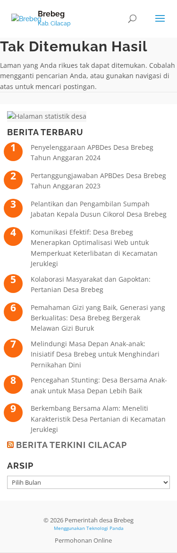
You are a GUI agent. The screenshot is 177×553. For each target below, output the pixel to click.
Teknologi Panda (105, 528)
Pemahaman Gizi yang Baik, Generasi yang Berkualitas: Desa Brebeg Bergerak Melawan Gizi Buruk (98, 318)
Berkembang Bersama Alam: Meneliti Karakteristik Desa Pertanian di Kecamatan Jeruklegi (98, 419)
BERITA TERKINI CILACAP (71, 445)
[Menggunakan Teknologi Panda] (26, 18)
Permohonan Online (83, 540)
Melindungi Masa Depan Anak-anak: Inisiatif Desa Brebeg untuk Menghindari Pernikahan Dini (95, 354)
